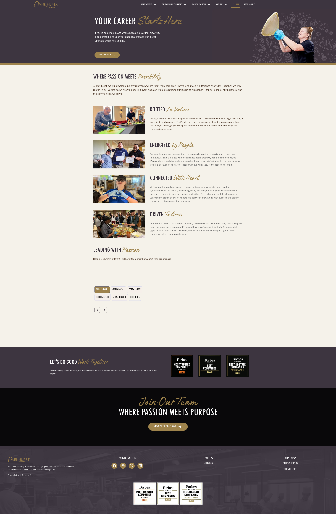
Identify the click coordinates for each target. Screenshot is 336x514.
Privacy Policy (13, 475)
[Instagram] (123, 466)
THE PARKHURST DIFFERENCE (172, 5)
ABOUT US (219, 5)
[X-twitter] (132, 466)
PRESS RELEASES (290, 469)
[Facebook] (114, 466)
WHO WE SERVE (146, 5)
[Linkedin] (140, 466)
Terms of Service (29, 475)
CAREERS (236, 5)
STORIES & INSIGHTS (290, 463)
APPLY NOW (208, 463)
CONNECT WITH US (127, 458)
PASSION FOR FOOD (199, 5)
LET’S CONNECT (249, 5)
